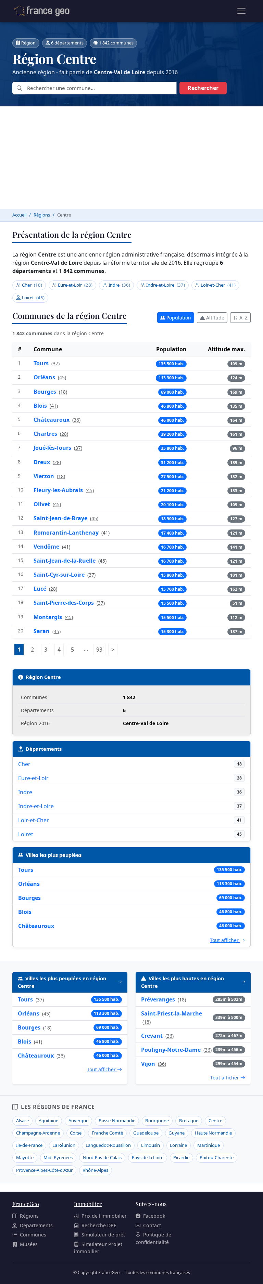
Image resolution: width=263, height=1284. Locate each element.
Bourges (46, 391)
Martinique (208, 1145)
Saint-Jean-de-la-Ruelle (65, 560)
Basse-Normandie (117, 1120)
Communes (33, 1234)
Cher (32, 285)
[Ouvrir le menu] (241, 10)
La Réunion (63, 1145)
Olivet (42, 504)
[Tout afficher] (119, 982)
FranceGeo (25, 1203)
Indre (119, 285)
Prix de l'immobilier (104, 1216)
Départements (36, 1225)
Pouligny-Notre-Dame (171, 1049)
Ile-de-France (29, 1145)
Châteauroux (52, 419)
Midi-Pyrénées (58, 1157)
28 (64, 434)
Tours (42, 363)
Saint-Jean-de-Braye (61, 518)
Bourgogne (157, 1120)
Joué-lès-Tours (53, 447)
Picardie (181, 1157)
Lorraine (178, 1145)
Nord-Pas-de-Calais (102, 1157)
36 (76, 420)
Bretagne (188, 1120)
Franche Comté (107, 1133)
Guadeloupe (146, 1133)
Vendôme (47, 546)
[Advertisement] (131, 158)
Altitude (215, 317)
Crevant (152, 1035)
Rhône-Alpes (95, 1170)
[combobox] (101, 88)
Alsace (22, 1120)
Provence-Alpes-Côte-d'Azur (44, 1170)
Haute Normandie (213, 1133)
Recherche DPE (99, 1225)
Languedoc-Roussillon (108, 1145)
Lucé (41, 588)
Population (178, 317)
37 (55, 363)
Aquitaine (48, 1120)
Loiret (33, 297)
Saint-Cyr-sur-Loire (60, 574)
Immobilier (88, 1203)
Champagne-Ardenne (38, 1133)
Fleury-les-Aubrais (59, 490)
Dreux (42, 462)
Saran (42, 631)
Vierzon (44, 476)
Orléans (45, 377)
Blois (41, 405)
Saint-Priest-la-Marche (171, 1013)
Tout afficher (225, 940)
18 (63, 392)
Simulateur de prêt (103, 1234)
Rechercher (203, 88)
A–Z (243, 317)
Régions (29, 1216)
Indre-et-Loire (165, 285)
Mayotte (25, 1157)
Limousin (150, 1145)
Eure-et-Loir (75, 285)
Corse (76, 1133)
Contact (152, 1225)
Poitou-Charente (217, 1157)
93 (100, 649)
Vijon (148, 1063)
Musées (29, 1244)
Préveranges (158, 999)
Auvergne (78, 1120)
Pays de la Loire (147, 1157)
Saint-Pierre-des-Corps (64, 602)
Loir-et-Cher (218, 285)
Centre (215, 1120)
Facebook (154, 1216)
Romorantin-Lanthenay (67, 532)
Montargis (48, 617)
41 (54, 406)
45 (62, 377)
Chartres (46, 433)
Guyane (176, 1133)
